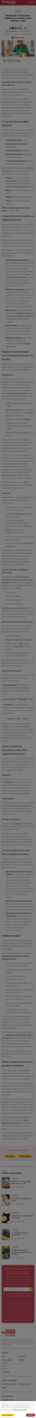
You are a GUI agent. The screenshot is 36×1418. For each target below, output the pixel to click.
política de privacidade (20, 1409)
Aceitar (30, 1415)
